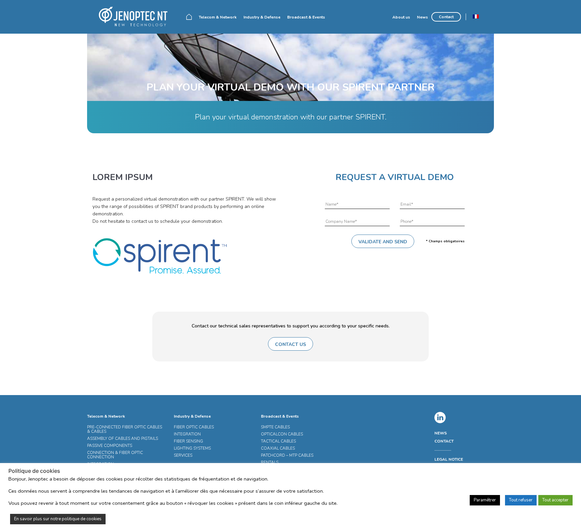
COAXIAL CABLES (278, 448)
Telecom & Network (218, 17)
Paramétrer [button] (485, 500)
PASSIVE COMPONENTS (109, 445)
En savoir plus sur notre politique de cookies (58, 519)
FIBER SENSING (188, 441)
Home (189, 17)
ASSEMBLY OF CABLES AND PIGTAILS (122, 438)
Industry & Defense (261, 17)
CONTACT (444, 441)
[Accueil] (136, 16)
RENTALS (269, 462)
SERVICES (183, 455)
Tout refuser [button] (521, 500)
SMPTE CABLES (275, 427)
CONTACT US (290, 344)
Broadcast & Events (306, 17)
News (422, 17)
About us (401, 17)
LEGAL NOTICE (448, 459)
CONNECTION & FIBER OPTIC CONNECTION (115, 455)
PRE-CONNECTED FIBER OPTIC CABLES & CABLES (124, 429)
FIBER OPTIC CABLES (194, 427)
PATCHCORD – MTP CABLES (287, 455)
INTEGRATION (187, 434)
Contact (446, 17)
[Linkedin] (440, 417)
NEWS (440, 433)
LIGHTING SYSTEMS (192, 448)
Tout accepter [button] (555, 500)
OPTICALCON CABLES (282, 434)
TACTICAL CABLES (278, 441)
